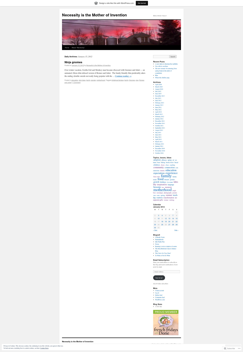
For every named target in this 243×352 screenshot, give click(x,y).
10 (158, 218)
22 (176, 221)
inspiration (162, 184)
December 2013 (160, 96)
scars (158, 195)
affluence (164, 160)
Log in (157, 293)
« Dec (155, 230)
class (167, 165)
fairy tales (82, 80)
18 (162, 221)
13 (169, 218)
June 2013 (158, 100)
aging (170, 160)
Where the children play (162, 78)
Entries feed (158, 295)
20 (169, 221)
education (74, 80)
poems (175, 193)
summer (169, 195)
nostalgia (160, 193)
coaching (172, 165)
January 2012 (159, 119)
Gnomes (132, 80)
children (156, 164)
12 (166, 218)
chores (163, 165)
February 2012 (159, 116)
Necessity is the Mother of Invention (94, 15)
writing (171, 200)
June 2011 (158, 135)
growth (156, 181)
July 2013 (158, 98)
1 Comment (76, 82)
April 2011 (158, 139)
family (88, 80)
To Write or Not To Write (162, 255)
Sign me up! (159, 278)
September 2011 (160, 128)
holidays (163, 182)
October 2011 (159, 126)
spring (163, 195)
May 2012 (158, 110)
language (171, 184)
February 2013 (159, 103)
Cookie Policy (44, 348)
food (161, 179)
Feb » (176, 230)
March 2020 (159, 87)
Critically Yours (160, 237)
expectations (159, 173)
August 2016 (159, 89)
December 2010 (160, 148)
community (158, 167)
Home (67, 47)
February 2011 (159, 144)
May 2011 (158, 137)
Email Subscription (161, 260)
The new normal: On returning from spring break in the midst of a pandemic (166, 70)
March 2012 (159, 114)
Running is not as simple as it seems (166, 246)
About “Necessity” (78, 47)
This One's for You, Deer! (163, 253)
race (154, 195)
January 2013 (159, 105)
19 (166, 221)
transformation (169, 197)
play (137, 80)
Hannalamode (159, 239)
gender (93, 80)
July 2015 (158, 91)
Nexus (157, 244)
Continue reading (123, 76)
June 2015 (158, 94)
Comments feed (160, 297)
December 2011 (160, 121)
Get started (142, 3)
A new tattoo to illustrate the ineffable (166, 64)
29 (176, 224)
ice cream (170, 182)
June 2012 (158, 107)
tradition (160, 197)
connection (170, 167)
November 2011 (160, 123)
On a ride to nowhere (161, 66)
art (173, 160)
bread (176, 162)
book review (170, 162)
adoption (157, 159)
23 (155, 224)
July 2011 (158, 132)
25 (162, 224)
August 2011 (159, 130)
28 (173, 224)
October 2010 (159, 153)
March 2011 (159, 142)
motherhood (101, 80)
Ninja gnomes (73, 62)
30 (155, 227)
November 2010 (160, 151)
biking (163, 162)
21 (173, 221)
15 (176, 218)
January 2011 (159, 146)
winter (166, 200)
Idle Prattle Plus (160, 242)
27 (169, 224)
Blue (156, 75)
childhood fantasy (118, 80)
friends (166, 179)
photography (168, 193)
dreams (162, 170)
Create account (159, 290)
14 (173, 218)
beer (158, 162)
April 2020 (158, 84)
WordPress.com (160, 300)
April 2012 (158, 112)
